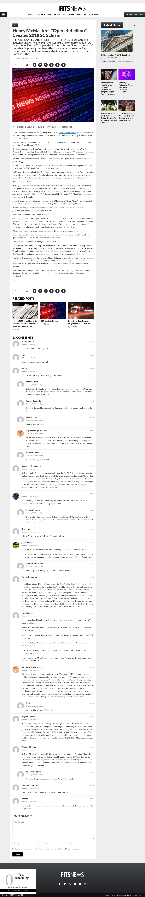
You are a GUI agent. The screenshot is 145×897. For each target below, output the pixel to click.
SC (64, 14)
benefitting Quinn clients (65, 226)
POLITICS (57, 14)
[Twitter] (66, 883)
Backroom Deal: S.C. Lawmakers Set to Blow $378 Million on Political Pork (109, 118)
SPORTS (71, 14)
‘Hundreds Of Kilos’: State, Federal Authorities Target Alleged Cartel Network (108, 88)
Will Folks (73, 327)
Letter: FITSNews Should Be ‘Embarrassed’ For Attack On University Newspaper (25, 323)
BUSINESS (31, 14)
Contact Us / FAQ (109, 895)
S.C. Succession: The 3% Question (115, 55)
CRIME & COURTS (44, 14)
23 (38, 58)
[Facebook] (61, 883)
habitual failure (57, 221)
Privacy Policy (137, 895)
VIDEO (79, 14)
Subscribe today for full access (18, 887)
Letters (17, 329)
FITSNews (18, 58)
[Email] (81, 883)
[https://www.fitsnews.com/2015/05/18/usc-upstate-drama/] (53, 310)
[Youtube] (76, 883)
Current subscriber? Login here (18, 890)
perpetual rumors (83, 260)
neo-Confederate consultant (81, 151)
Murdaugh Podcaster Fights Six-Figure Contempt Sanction (125, 87)
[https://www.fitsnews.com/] (72, 8)
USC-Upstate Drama (49, 321)
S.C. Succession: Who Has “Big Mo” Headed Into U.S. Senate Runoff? (126, 116)
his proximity (17, 260)
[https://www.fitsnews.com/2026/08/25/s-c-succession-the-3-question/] (117, 41)
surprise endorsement (67, 132)
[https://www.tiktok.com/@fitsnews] (85, 883)
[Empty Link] (132, 25)
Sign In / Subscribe (135, 14)
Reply (92, 341)
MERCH (87, 14)
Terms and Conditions (124, 895)
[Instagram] (71, 883)
